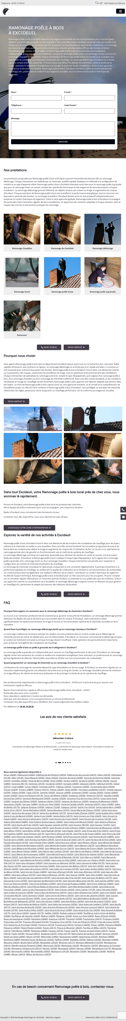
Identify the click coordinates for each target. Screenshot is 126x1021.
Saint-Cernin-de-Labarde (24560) (90, 895)
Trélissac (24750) (63, 786)
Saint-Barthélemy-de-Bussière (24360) (90, 898)
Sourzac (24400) (63, 792)
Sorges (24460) (111, 792)
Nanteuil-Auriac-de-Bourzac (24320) (37, 939)
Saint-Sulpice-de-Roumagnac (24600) (46, 822)
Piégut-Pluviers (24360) (31, 928)
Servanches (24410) (13, 798)
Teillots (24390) (18, 792)
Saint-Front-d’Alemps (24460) (100, 883)
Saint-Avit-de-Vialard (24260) (98, 901)
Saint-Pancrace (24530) (65, 842)
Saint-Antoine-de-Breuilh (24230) (26, 907)
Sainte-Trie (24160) (86, 807)
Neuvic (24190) (33, 936)
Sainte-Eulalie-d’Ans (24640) (108, 813)
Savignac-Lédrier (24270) (49, 801)
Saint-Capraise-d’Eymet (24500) (25, 898)
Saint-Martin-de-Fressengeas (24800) (28, 854)
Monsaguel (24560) (67, 948)
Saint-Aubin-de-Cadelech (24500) (94, 904)
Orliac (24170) (64, 933)
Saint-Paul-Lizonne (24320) (75, 836)
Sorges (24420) (10, 795)
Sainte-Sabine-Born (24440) (108, 807)
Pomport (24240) (82, 925)
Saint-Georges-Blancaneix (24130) (78, 880)
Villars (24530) (103, 775)
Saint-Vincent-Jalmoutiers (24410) (33, 819)
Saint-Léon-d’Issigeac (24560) (29, 863)
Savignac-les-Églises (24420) (24, 801)
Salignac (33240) (52, 807)
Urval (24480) (17, 786)
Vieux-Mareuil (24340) (34, 778)
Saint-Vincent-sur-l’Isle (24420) (87, 816)
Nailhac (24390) (62, 939)
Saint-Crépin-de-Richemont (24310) (50, 892)
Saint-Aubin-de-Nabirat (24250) (32, 904)
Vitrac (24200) (10, 775)
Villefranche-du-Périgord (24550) (51, 775)
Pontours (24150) (46, 925)
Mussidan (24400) (110, 939)
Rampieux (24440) (39, 919)
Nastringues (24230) (88, 936)
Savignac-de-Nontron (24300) (75, 801)
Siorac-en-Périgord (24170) (30, 795)
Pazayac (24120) (55, 930)
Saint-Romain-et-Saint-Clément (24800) (67, 828)
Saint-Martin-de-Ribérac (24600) (84, 851)
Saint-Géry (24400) (94, 875)
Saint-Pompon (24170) (34, 833)
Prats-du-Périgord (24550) (84, 922)
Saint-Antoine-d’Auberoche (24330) (58, 907)
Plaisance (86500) (113, 925)
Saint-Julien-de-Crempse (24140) (64, 869)
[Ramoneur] (22, 316)
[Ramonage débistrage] (102, 229)
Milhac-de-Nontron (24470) (38, 954)
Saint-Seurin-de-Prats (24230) (25, 825)
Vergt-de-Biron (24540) (38, 780)
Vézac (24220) (51, 778)
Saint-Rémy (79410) (12, 830)
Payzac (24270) (71, 930)
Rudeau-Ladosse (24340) (71, 913)
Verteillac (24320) (19, 780)
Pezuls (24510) (49, 928)
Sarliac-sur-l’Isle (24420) (49, 804)
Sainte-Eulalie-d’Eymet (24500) (80, 813)
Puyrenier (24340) (74, 919)
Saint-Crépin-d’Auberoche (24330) (83, 892)
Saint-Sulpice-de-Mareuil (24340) (79, 822)
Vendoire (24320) (86, 780)
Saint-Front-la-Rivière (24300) (42, 883)
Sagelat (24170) (37, 913)
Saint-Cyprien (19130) (85, 889)
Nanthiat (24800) (106, 936)
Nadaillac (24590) (78, 939)
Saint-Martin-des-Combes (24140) (53, 851)
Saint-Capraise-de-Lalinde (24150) (56, 898)
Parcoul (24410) (32, 933)
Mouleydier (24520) (49, 942)
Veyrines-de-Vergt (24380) (71, 778)
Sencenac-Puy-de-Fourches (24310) (83, 798)
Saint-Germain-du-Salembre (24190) (33, 878)
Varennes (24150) (37, 783)
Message (15, 118)
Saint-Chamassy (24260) (33, 895)
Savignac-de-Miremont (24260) (103, 801)
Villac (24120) (17, 778)
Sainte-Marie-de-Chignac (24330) (85, 810)
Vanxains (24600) (71, 783)
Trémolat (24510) (47, 786)
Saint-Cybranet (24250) (106, 889)
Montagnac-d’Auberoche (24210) (26, 948)
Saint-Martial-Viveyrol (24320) (59, 854)
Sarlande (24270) (92, 804)
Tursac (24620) (31, 786)
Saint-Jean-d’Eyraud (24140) (60, 872)
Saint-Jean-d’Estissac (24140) (87, 872)
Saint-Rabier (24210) (71, 830)
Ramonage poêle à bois (62, 291)
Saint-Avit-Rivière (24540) (72, 901)
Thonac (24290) (11, 789)
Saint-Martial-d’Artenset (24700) (33, 857)
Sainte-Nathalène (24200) (34, 810)
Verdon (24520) (70, 780)
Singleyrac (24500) (77, 795)
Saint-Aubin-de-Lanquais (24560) (63, 904)
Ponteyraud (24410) (64, 925)
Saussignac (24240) (12, 804)
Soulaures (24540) (80, 792)
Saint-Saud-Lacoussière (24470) (34, 828)
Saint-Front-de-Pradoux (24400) (71, 883)
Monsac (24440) (84, 948)
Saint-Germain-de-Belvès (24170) (97, 878)
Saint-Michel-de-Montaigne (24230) (27, 845)
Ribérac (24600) (48, 916)
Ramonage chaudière (22, 248)
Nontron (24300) (110, 933)
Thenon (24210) (41, 789)
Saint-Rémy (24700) (31, 830)
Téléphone (17, 105)
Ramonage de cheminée (62, 248)
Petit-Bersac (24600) (20, 930)
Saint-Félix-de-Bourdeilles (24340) (83, 886)
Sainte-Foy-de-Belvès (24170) (52, 813)
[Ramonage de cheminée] (62, 229)
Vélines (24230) (102, 780)
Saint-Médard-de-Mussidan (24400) (27, 848)
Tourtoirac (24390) (80, 786)
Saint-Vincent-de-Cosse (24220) (63, 819)
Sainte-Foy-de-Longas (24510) (25, 813)
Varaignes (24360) (54, 783)
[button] (56, 762)
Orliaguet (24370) (49, 933)
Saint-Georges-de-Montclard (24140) (45, 880)
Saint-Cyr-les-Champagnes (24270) (38, 889)
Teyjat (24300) (71, 789)
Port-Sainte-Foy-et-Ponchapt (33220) (20, 925)
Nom (14, 92)
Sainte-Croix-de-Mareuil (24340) (18, 816)
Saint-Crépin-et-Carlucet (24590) (18, 892)
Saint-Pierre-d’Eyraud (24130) (58, 833)
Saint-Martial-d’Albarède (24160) (64, 857)
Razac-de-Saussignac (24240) (17, 919)
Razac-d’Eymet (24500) (105, 916)
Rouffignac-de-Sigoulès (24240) (25, 916)
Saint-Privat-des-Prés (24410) (95, 830)
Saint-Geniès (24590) (104, 880)
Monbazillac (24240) (97, 951)
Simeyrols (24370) (94, 795)
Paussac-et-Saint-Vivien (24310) (93, 930)
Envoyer (63, 141)
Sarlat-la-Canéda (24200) (72, 804)
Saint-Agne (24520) (20, 913)
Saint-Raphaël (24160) (51, 830)
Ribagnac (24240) (64, 916)
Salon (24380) (107, 804)
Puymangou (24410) (92, 919)
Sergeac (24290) (58, 798)
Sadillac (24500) (52, 913)
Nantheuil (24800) (12, 939)
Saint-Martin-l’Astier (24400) (24, 851)
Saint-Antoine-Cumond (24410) (90, 907)
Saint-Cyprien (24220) (64, 889)
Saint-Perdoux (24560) (52, 836)
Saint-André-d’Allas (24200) (31, 910)
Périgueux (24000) (39, 930)
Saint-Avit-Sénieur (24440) (48, 901)
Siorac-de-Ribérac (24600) (56, 795)
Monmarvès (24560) (20, 951)
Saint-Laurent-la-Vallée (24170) (90, 863)
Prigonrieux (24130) (13, 922)
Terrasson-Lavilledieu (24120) (92, 789)
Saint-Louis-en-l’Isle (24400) (63, 860)
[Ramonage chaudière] (22, 229)
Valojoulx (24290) (87, 783)
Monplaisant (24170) (101, 948)
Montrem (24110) (67, 942)
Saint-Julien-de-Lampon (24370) (33, 869)
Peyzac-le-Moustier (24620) (69, 928)
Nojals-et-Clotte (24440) (14, 936)
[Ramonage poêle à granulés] (102, 272)
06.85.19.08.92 (18, 3)
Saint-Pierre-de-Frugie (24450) (87, 833)
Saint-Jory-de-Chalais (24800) (33, 872)
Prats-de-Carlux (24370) (108, 922)
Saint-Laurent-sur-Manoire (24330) (59, 863)
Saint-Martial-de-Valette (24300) (88, 854)
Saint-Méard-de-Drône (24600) (89, 848)
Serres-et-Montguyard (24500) (36, 798)
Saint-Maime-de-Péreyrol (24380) (35, 860)
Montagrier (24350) (89, 945)
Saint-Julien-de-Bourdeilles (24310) (95, 869)
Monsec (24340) (50, 948)
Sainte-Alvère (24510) (63, 816)
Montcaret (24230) (51, 945)
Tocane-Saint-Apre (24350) (102, 786)
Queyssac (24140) (57, 919)
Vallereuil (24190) (104, 783)
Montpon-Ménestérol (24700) (89, 942)
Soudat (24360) (96, 792)
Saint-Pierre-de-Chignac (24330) (26, 836)
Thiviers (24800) (26, 789)
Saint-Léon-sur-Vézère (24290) (91, 860)
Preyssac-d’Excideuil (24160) (36, 922)
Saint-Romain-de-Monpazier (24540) (102, 828)
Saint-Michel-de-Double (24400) (59, 845)
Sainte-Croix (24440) (43, 816)
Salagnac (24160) (69, 807)
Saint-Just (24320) (96, 866)
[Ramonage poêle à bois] (62, 272)
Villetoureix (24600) (26, 775)
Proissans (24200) (111, 919)
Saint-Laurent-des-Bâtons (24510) (71, 866)
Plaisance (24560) (12, 928)
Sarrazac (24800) (30, 804)
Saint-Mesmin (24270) (84, 845)
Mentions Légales (53, 1017)
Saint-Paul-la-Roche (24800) (101, 836)
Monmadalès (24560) (40, 951)
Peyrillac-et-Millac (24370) (94, 928)
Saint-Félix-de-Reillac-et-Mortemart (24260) (47, 886)
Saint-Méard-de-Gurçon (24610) (59, 848)
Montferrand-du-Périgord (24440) (26, 945)
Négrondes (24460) (49, 936)
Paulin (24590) (17, 933)
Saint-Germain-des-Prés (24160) (66, 878)
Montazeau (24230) (70, 945)
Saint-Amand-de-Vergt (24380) (58, 910)
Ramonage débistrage (103, 248)
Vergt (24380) (56, 780)
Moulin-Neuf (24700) (29, 942)
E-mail (68, 92)
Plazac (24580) (97, 925)
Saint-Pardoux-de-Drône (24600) (100, 839)
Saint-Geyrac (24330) (75, 875)
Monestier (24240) (78, 951)
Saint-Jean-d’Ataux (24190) (23, 875)
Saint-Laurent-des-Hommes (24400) (38, 866)
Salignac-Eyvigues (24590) (32, 807)
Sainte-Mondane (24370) (58, 810)
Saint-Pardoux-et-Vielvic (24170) (69, 839)
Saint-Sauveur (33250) (100, 825)
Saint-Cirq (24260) (108, 892)
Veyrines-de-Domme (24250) (97, 778)
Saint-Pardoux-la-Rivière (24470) (39, 839)
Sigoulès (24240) (111, 795)
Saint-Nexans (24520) (87, 842)
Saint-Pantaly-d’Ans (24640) (41, 842)
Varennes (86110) (19, 783)
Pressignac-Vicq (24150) (60, 922)
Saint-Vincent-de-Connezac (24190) (95, 819)
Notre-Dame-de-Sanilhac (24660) (86, 933)
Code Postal (70, 105)
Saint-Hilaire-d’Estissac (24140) (50, 875)
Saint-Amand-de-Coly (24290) (86, 910)
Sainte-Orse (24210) (13, 810)
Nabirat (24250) (94, 939)
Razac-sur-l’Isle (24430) (83, 916)
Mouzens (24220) (11, 942)
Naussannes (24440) (68, 936)
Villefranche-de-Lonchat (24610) (81, 775)
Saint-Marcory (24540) (90, 857)
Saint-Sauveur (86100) (79, 825)
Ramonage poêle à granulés (103, 291)
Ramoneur (22, 335)
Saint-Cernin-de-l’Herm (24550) (59, 895)
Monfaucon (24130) (60, 951)
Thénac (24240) (57, 789)
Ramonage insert (22, 291)
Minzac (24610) (18, 954)
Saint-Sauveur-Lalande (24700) (53, 825)
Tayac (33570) (32, 792)
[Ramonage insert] (22, 272)
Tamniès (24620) (47, 792)
